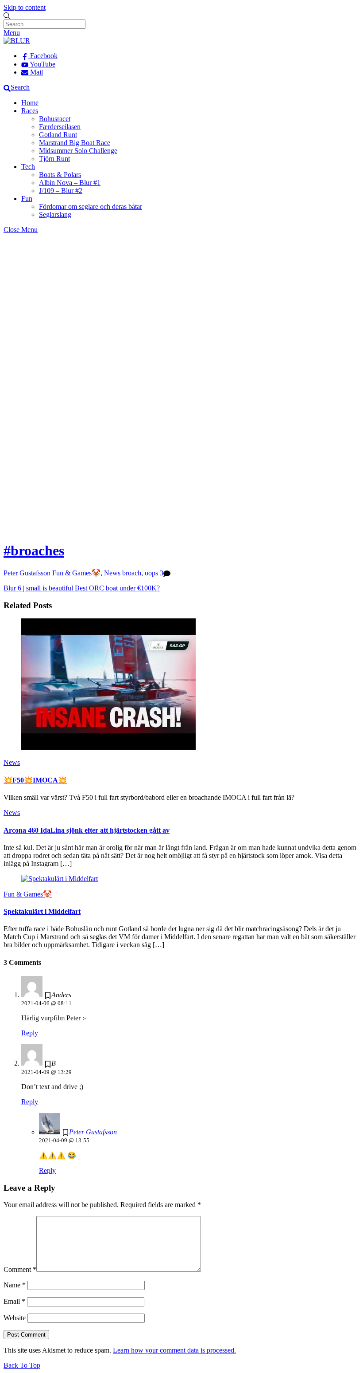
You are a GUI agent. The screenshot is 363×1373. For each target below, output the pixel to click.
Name (15, 1285)
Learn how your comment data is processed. (174, 1350)
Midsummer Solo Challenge (78, 150)
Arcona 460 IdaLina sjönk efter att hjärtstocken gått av (87, 830)
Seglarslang (55, 214)
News (112, 573)
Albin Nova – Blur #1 (69, 182)
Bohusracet (54, 118)
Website (15, 1318)
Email (14, 1301)
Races (29, 110)
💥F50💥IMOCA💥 (35, 780)
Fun (26, 198)
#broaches (34, 551)
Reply (29, 1033)
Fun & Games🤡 (76, 573)
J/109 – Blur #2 (60, 190)
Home (30, 102)
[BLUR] (17, 40)
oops (151, 573)
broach (131, 573)
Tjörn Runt (54, 158)
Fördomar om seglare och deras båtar (90, 206)
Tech (28, 166)
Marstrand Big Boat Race (74, 142)
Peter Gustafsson (27, 573)
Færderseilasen (60, 126)
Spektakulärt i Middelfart (42, 911)
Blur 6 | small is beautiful (38, 588)
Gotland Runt (58, 134)
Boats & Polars (60, 174)
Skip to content (25, 7)
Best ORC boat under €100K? (116, 588)
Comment (20, 1269)
